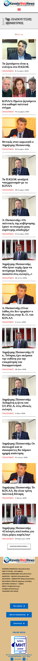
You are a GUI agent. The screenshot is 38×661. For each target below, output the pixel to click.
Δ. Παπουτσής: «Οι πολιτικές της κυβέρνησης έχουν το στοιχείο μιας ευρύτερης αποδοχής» (18, 224)
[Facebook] (12, 659)
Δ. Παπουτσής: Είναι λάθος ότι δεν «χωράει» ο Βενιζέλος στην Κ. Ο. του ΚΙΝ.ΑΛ (18, 312)
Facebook (18, 659)
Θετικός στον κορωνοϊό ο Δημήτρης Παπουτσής (18, 143)
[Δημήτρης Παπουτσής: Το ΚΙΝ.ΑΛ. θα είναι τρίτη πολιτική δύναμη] (19, 473)
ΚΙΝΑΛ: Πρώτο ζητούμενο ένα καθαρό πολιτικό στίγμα (19, 104)
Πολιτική (8, 71)
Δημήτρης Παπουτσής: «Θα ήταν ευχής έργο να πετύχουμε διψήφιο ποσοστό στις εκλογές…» (17, 268)
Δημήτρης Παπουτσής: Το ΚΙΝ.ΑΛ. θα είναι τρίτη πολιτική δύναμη (18, 490)
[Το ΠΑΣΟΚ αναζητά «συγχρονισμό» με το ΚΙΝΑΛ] (19, 165)
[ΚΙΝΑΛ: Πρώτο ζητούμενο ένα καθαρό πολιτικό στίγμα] (19, 87)
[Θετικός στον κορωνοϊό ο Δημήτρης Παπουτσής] (19, 127)
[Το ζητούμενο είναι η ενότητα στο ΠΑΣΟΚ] (19, 49)
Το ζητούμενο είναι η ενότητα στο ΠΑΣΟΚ (15, 65)
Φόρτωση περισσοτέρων (18, 546)
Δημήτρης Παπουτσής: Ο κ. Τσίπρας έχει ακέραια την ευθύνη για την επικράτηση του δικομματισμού (18, 358)
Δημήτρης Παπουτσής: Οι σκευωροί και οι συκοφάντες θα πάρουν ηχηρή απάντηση (18, 448)
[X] (24, 659)
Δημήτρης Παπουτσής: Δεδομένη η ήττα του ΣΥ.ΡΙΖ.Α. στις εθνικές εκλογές (16, 404)
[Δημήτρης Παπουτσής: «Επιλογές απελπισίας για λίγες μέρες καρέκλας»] (19, 514)
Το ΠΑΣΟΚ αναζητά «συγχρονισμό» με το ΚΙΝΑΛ (15, 182)
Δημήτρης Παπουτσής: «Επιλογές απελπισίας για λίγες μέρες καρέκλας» (18, 531)
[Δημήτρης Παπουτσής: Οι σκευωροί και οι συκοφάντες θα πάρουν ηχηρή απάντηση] (19, 429)
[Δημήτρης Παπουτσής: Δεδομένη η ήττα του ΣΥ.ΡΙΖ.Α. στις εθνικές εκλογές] (19, 385)
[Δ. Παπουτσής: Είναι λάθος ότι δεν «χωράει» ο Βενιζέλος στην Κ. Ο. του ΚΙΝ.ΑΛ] (19, 294)
